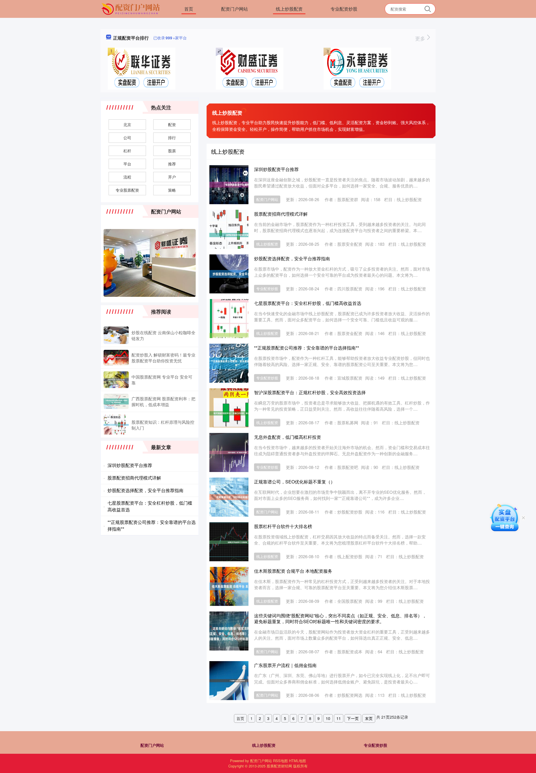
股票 (172, 150)
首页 (188, 9)
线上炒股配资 (289, 9)
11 (338, 718)
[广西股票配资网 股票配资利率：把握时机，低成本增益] (116, 401)
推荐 (172, 164)
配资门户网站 (234, 9)
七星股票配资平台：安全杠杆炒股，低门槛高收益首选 (307, 303)
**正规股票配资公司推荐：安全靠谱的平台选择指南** (306, 348)
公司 (127, 137)
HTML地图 (297, 760)
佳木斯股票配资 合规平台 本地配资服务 (293, 571)
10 (328, 718)
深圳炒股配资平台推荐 (276, 169)
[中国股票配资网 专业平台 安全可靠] (116, 379)
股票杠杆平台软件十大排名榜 (283, 526)
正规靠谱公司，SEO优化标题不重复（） (294, 481)
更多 (421, 38)
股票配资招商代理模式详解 (281, 214)
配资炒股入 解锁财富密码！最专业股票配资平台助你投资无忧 (163, 357)
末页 (369, 718)
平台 (127, 164)
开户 (172, 177)
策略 (172, 190)
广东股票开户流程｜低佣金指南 (285, 665)
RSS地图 (280, 760)
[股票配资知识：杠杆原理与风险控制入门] (116, 425)
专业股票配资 (127, 190)
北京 (127, 124)
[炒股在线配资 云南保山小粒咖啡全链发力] (116, 335)
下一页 (353, 718)
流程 (127, 177)
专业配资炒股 (344, 9)
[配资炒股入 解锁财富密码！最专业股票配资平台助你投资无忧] (116, 357)
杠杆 (127, 150)
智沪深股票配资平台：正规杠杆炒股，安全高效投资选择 (310, 392)
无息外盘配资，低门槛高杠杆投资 (287, 437)
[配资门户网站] (131, 8)
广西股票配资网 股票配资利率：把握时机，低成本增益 (163, 401)
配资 (172, 124)
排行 (172, 137)
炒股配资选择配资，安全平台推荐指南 (292, 258)
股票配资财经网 (279, 766)
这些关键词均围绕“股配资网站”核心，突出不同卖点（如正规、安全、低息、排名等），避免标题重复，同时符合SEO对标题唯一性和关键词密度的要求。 (340, 618)
